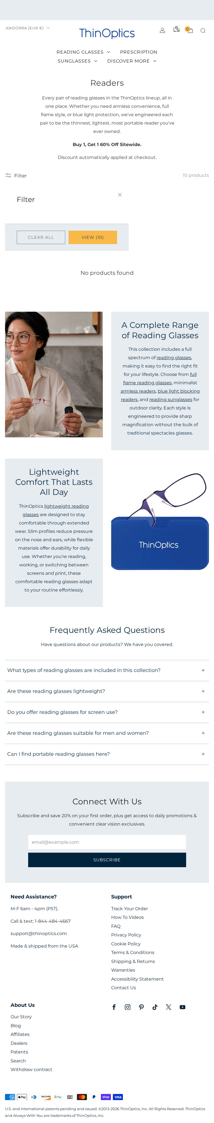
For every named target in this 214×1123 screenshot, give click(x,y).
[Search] (203, 30)
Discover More (128, 61)
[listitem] (106, 10)
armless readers (138, 391)
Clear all (41, 237)
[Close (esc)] (120, 195)
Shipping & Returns (133, 961)
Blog (16, 1025)
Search (18, 1061)
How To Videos (127, 917)
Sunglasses (74, 61)
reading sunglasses (170, 399)
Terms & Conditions (132, 952)
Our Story (21, 1016)
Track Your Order (129, 908)
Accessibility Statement (137, 979)
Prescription (138, 52)
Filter (20, 175)
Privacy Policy (126, 935)
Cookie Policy (126, 943)
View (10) (93, 237)
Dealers (19, 1043)
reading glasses (174, 357)
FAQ (115, 926)
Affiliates (20, 1034)
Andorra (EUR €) (25, 28)
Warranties (123, 970)
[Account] (162, 30)
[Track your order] (176, 29)
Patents (19, 1052)
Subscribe (107, 859)
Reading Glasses (80, 52)
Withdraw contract (31, 1069)
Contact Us (123, 987)
